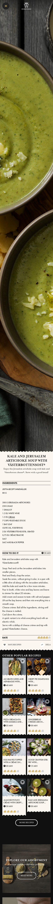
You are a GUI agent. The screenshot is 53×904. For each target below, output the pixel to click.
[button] (5, 5)
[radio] (39, 637)
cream (11, 517)
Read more (26, 876)
